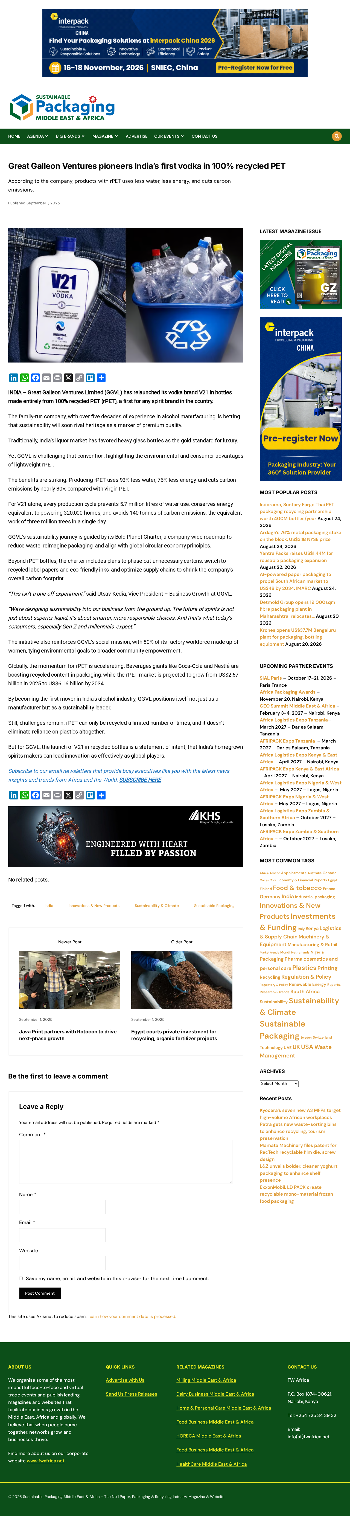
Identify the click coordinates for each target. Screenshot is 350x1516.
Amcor (275, 873)
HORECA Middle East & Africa (208, 1436)
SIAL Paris (271, 678)
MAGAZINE (102, 136)
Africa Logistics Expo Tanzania (294, 720)
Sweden (306, 1037)
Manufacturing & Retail (312, 944)
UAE (287, 1047)
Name (27, 1195)
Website (28, 1251)
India (49, 905)
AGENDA (35, 136)
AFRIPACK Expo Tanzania (287, 741)
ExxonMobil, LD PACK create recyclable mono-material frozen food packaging (296, 1194)
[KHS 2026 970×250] (125, 862)
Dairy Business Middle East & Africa (215, 1394)
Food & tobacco (297, 888)
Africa (264, 873)
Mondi (285, 952)
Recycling (270, 977)
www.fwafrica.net (46, 1461)
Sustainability (274, 1002)
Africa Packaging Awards (288, 692)
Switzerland (322, 1037)
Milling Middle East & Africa (206, 1380)
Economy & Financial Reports (302, 880)
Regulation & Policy (306, 976)
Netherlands (300, 952)
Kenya (312, 928)
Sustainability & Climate (157, 905)
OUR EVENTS (166, 136)
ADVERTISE (137, 136)
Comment (32, 1135)
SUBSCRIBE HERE (140, 779)
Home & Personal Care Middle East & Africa (223, 1408)
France (329, 888)
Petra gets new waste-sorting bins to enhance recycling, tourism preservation (298, 1131)
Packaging (272, 959)
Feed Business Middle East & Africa (214, 1450)
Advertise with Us (125, 1380)
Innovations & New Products (94, 905)
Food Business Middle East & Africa (214, 1422)
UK (296, 1047)
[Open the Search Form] (337, 136)
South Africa (305, 991)
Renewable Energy (307, 984)
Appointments (294, 873)
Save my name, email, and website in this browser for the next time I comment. (117, 1279)
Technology (271, 1047)
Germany (270, 897)
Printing (327, 968)
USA (307, 1047)
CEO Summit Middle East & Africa (297, 706)
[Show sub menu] (46, 136)
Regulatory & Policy (274, 985)
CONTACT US (204, 136)
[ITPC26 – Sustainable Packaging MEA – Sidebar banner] (301, 477)
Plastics (304, 967)
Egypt (332, 880)
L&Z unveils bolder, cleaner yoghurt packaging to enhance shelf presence (298, 1173)
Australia (315, 873)
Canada (330, 873)
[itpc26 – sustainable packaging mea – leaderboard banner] (175, 74)
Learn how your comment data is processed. (132, 1316)
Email (27, 1222)
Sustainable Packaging (214, 905)
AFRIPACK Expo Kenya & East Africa (299, 769)
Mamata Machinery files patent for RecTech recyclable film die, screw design (298, 1152)
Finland (266, 888)
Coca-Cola (268, 880)
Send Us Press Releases (131, 1394)
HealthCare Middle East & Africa (211, 1464)
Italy (301, 929)
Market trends (269, 952)
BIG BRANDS (68, 136)
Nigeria (317, 952)
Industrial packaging (315, 897)
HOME (14, 136)
